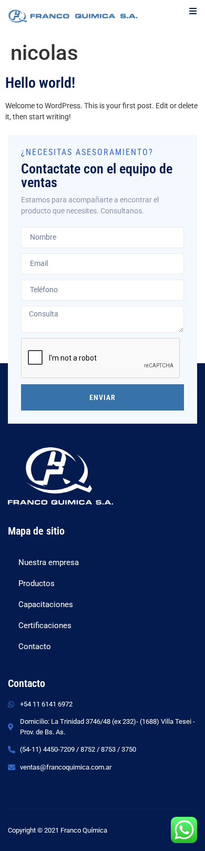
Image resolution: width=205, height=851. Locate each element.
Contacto (34, 646)
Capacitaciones (45, 604)
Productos (36, 583)
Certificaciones (44, 625)
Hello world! (40, 82)
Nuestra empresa (48, 562)
